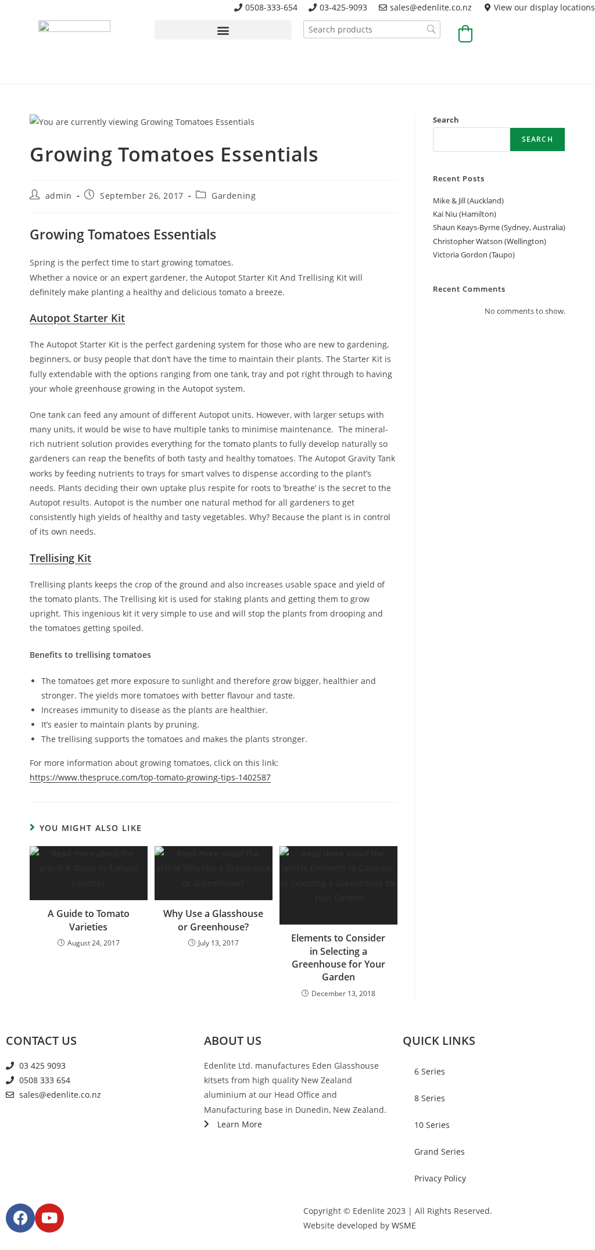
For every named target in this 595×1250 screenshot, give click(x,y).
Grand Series (439, 1151)
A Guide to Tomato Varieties (89, 920)
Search (446, 119)
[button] (223, 30)
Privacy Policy (440, 1178)
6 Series (429, 1071)
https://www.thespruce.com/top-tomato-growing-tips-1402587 (150, 777)
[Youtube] (49, 1218)
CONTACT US (41, 1040)
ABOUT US (232, 1040)
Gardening (234, 195)
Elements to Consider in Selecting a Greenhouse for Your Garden (338, 957)
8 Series (429, 1098)
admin (58, 195)
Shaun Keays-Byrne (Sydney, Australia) (499, 227)
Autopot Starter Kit (77, 318)
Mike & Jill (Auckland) (468, 200)
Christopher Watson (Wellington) (489, 241)
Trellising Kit (60, 558)
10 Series (432, 1124)
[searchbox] (371, 29)
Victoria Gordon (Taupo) (474, 254)
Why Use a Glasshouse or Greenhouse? (213, 920)
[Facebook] (20, 1218)
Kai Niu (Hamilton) (464, 214)
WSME (404, 1225)
